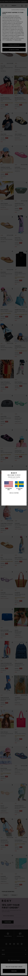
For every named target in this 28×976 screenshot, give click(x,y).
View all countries (14, 493)
